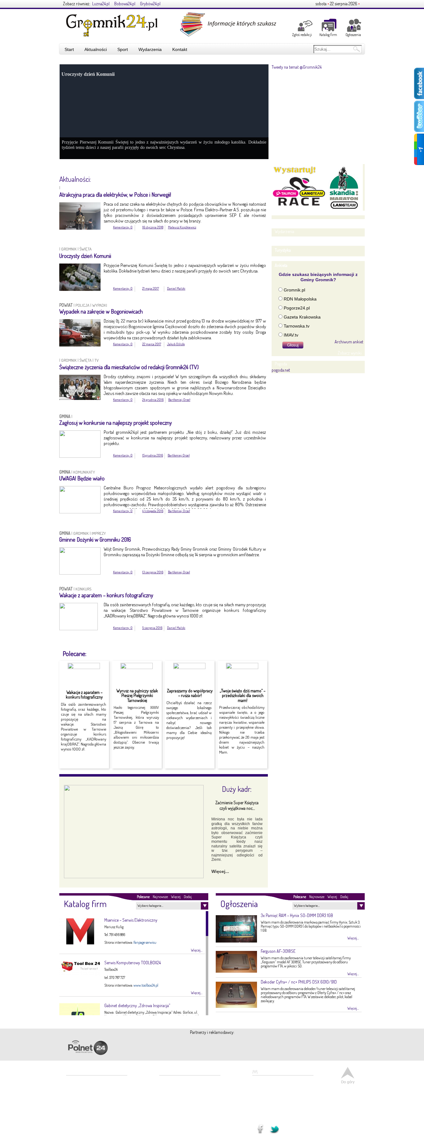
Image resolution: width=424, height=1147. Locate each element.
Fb (258, 1127)
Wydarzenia (150, 49)
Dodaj (188, 896)
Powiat (66, 305)
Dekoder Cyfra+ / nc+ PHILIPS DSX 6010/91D (299, 981)
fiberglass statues (176, 1094)
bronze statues (174, 1088)
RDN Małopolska (300, 298)
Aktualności (95, 49)
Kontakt (179, 49)
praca (168, 1113)
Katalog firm (328, 34)
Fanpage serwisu (144, 942)
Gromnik (69, 248)
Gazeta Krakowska (302, 316)
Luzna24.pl (101, 3)
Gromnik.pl (294, 289)
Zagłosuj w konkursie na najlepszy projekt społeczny (115, 422)
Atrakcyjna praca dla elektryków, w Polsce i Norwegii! (115, 194)
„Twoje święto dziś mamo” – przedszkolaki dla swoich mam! (242, 695)
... (269, 1098)
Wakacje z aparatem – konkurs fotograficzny (106, 595)
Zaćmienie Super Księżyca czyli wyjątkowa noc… (237, 805)
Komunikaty (84, 472)
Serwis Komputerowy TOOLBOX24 (132, 962)
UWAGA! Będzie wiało (82, 478)
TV (96, 360)
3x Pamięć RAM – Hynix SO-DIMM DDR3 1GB (297, 915)
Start (69, 49)
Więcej (176, 896)
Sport (122, 49)
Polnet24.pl (87, 1048)
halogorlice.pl (319, 1047)
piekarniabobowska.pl (145, 1049)
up (348, 1075)
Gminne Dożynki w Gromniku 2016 (95, 539)
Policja (82, 305)
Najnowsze (160, 896)
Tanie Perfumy (174, 1119)
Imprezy (99, 533)
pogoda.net (281, 370)
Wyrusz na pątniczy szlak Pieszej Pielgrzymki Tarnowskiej (137, 695)
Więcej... (220, 871)
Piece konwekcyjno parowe (183, 1106)
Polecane (143, 896)
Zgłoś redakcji (302, 34)
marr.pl (263, 1047)
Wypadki (99, 305)
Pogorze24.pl (297, 307)
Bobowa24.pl (124, 3)
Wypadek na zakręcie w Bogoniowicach (101, 311)
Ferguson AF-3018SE (278, 951)
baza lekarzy (173, 1082)
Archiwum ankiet (349, 341)
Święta (85, 248)
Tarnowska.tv (296, 325)
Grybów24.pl (150, 3)
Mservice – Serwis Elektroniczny (130, 920)
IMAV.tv (291, 335)
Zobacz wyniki (350, 353)
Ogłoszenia (353, 34)
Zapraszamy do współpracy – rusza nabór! (190, 693)
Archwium (224, 173)
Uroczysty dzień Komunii (85, 255)
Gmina (65, 416)
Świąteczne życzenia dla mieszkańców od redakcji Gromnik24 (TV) (129, 367)
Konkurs (83, 588)
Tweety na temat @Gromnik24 (297, 67)
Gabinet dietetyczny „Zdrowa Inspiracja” (137, 1005)
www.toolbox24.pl (145, 985)
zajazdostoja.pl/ (206, 1046)
